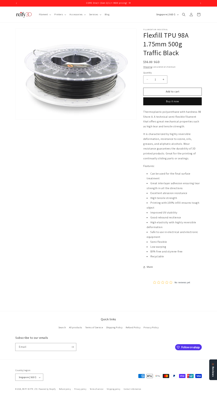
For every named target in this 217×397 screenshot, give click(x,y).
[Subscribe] (72, 347)
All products (75, 327)
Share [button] (150, 266)
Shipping (147, 67)
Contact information (132, 389)
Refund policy (65, 389)
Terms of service (96, 389)
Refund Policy (133, 327)
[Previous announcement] (16, 3)
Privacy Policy (151, 327)
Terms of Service (94, 327)
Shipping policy (113, 389)
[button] (45, 14)
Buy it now (172, 101)
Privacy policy (80, 389)
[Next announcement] (200, 3)
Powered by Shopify (47, 389)
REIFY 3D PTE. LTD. (30, 389)
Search (62, 327)
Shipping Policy (114, 327)
